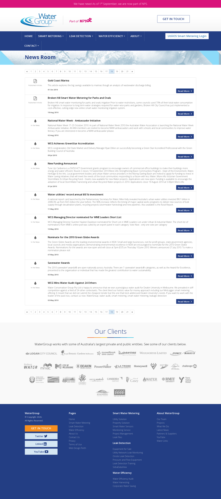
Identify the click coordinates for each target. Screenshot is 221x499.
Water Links (162, 440)
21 (127, 71)
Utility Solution (120, 419)
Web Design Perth (77, 448)
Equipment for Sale (122, 449)
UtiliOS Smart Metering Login (187, 36)
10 (70, 71)
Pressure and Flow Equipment (127, 459)
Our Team (161, 419)
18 (112, 71)
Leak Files (117, 437)
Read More (184, 90)
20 (122, 71)
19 (117, 71)
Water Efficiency (112, 36)
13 (85, 71)
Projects (161, 422)
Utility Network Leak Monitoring (128, 452)
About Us (73, 433)
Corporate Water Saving (124, 486)
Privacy (72, 440)
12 (80, 71)
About (136, 36)
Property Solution (121, 422)
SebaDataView (120, 467)
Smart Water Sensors (123, 426)
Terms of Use (75, 444)
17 (106, 71)
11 (75, 71)
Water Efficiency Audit (123, 478)
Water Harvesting (121, 482)
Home (29, 36)
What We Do (163, 426)
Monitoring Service (121, 430)
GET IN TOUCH (173, 19)
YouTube (161, 437)
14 (91, 71)
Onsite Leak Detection (123, 456)
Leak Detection (81, 36)
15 (96, 71)
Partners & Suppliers (167, 433)
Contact (32, 46)
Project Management (123, 433)
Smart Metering (51, 36)
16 (101, 71)
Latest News (163, 430)
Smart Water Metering (79, 422)
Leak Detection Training (124, 463)
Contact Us (74, 437)
